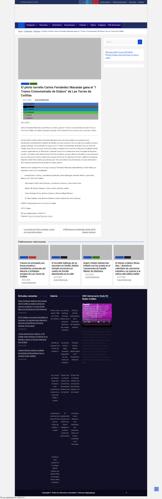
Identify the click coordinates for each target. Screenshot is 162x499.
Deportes (33, 84)
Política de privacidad (119, 2)
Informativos (57, 25)
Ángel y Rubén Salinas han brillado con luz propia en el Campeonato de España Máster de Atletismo (96, 267)
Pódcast (82, 25)
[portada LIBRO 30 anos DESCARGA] (119, 52)
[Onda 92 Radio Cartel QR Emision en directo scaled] (123, 55)
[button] (29, 104)
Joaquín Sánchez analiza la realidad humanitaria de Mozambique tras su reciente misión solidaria (31, 353)
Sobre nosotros (105, 2)
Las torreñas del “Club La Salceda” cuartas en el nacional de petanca (39, 230)
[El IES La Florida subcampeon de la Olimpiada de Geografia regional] (75, 304)
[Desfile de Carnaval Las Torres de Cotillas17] (55, 337)
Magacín (64, 257)
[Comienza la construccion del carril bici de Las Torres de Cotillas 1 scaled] (55, 407)
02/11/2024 (27, 100)
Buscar (140, 42)
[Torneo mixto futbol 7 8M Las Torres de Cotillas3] (55, 304)
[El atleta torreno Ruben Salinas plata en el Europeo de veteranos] (75, 337)
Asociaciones (69, 25)
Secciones (43, 25)
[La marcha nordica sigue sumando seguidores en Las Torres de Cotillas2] (65, 337)
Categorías (30, 25)
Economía (32, 257)
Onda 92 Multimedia (42, 100)
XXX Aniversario (114, 25)
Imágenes (102, 25)
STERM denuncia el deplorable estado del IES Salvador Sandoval (79, 230)
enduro (50, 216)
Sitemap (141, 2)
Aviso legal (132, 2)
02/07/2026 (58, 277)
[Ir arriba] (156, 489)
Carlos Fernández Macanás (37, 216)
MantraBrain (90, 493)
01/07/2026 (121, 277)
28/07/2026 (26, 280)
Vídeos (93, 25)
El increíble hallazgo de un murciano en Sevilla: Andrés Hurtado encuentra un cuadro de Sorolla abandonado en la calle (65, 268)
